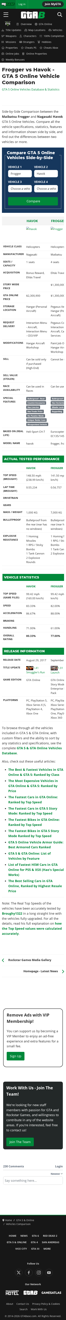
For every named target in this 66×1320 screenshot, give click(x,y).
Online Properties (36, 53)
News (24, 1235)
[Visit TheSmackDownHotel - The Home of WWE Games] (12, 1293)
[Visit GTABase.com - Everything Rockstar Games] (30, 1293)
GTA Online (45, 24)
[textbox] (33, 1181)
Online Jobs (12, 53)
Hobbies (46, 42)
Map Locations (36, 30)
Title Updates (13, 30)
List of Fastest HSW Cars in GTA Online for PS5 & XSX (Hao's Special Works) (36, 869)
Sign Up (15, 1056)
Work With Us (39, 1309)
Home (12, 1235)
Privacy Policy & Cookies (46, 1303)
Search (24, 1309)
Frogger (58, 221)
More (47, 1248)
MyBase (5, 4)
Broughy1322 (12, 913)
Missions (11, 42)
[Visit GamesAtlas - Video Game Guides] (51, 1293)
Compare (33, 201)
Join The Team (20, 1142)
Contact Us (22, 1303)
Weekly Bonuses (15, 59)
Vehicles (57, 30)
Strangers (28, 42)
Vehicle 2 (41, 167)
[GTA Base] (33, 15)
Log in (22, 4)
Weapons (11, 36)
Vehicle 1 (15, 167)
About (9, 1303)
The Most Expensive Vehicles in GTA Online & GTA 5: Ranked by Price (33, 786)
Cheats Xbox (51, 47)
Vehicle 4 (41, 182)
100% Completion (54, 36)
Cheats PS (30, 47)
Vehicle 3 (15, 182)
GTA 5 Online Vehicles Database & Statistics (30, 89)
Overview (26, 24)
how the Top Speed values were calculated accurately (32, 928)
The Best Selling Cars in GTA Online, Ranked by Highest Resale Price (35, 886)
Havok (32, 221)
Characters (30, 36)
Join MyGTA (53, 4)
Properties (12, 47)
